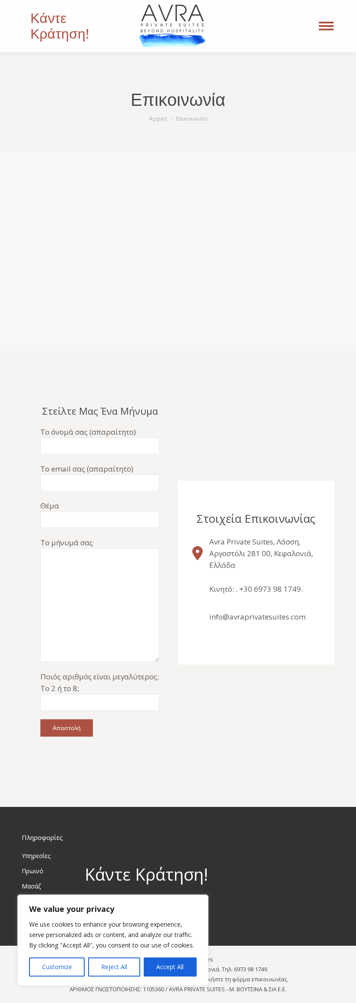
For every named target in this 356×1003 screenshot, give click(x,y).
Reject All (114, 967)
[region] (112, 940)
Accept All (170, 967)
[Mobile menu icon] (326, 26)
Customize (57, 967)
